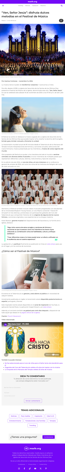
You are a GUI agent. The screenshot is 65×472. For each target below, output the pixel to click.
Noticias (27, 5)
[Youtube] (35, 468)
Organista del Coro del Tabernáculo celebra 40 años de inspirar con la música (32, 367)
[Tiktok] (30, 468)
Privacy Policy (32, 464)
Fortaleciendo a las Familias (35, 421)
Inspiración (35, 5)
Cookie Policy (43, 464)
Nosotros (43, 5)
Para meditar (25, 416)
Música (3, 20)
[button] (3, 5)
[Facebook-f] (24, 468)
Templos (53, 421)
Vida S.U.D (50, 416)
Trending (20, 5)
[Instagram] (19, 468)
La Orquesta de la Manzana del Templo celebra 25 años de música (28, 369)
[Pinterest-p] (46, 468)
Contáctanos (21, 464)
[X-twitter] (40, 468)
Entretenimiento (15, 421)
